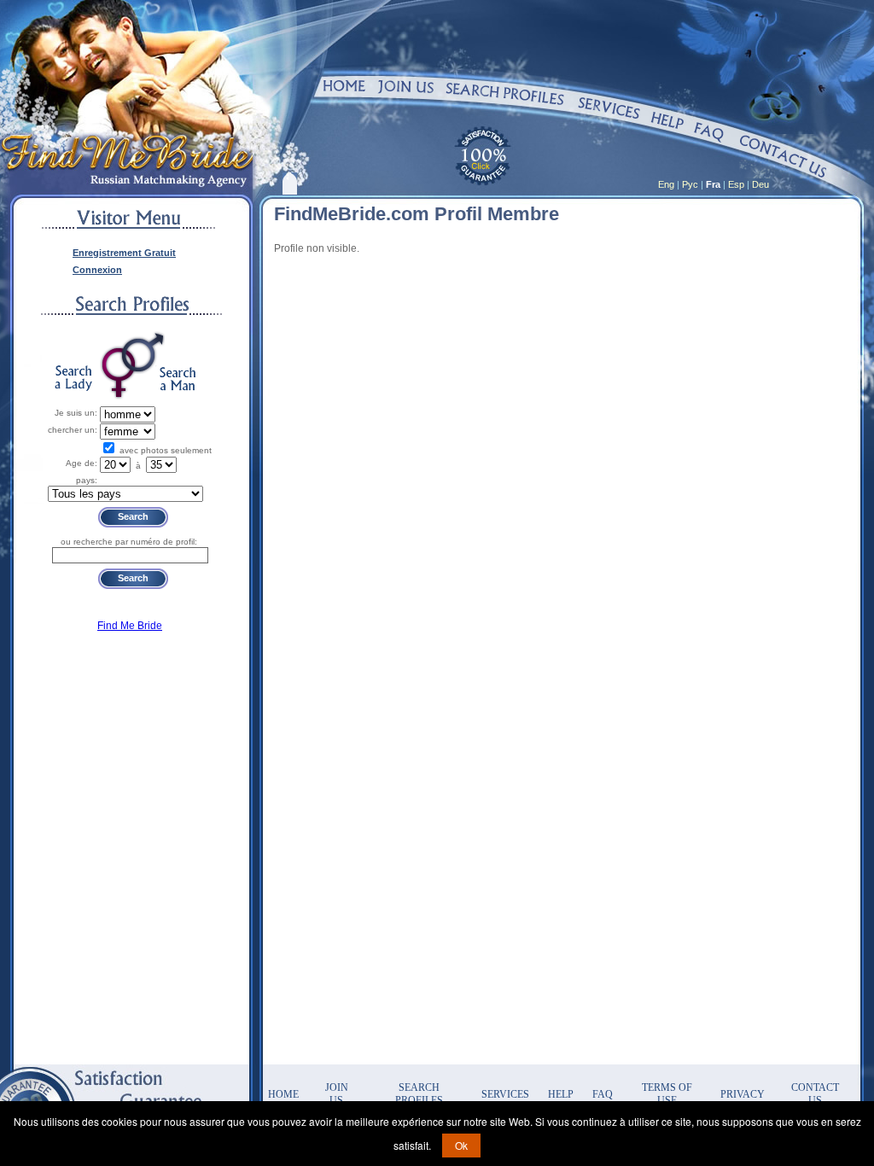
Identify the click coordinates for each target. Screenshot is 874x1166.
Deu (760, 184)
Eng (666, 184)
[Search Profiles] (505, 93)
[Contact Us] (783, 156)
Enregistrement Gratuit (124, 253)
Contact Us (815, 1093)
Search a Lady (73, 378)
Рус (690, 184)
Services (505, 1094)
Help (561, 1094)
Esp (736, 184)
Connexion (97, 270)
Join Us (336, 1093)
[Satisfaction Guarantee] (482, 154)
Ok (461, 1145)
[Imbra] (561, 154)
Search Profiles (419, 1093)
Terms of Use (667, 1093)
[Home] (344, 86)
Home (283, 1094)
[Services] (609, 108)
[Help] (667, 120)
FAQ (602, 1094)
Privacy (742, 1094)
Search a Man (177, 378)
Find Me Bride (129, 626)
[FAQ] (709, 132)
